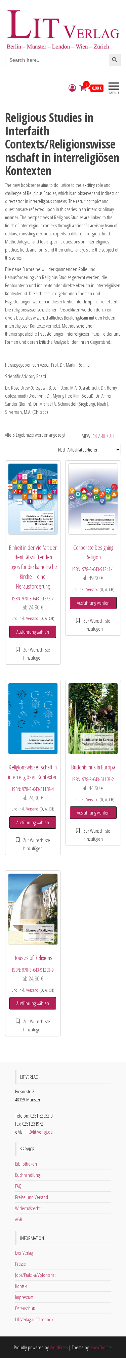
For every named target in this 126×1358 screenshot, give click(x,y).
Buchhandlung (27, 1174)
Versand (32, 618)
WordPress (59, 1347)
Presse (20, 1263)
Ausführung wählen (32, 631)
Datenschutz (25, 1308)
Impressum (24, 1297)
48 (103, 436)
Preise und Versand (31, 1197)
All (112, 436)
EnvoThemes (101, 1347)
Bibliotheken (26, 1163)
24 (95, 436)
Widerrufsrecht (27, 1208)
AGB (18, 1219)
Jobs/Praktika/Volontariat (35, 1274)
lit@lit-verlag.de (40, 1131)
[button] (33, 653)
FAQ (18, 1186)
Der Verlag (24, 1252)
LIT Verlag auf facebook (34, 1319)
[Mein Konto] (72, 88)
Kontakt (21, 1286)
